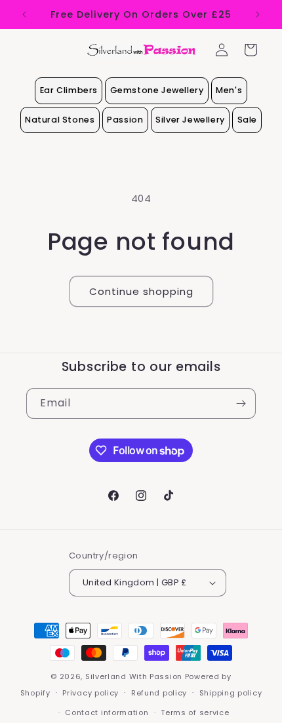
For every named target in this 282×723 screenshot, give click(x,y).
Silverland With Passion (133, 676)
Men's (229, 90)
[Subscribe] (240, 403)
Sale (247, 119)
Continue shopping (141, 291)
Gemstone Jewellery (157, 90)
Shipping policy (230, 693)
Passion (125, 119)
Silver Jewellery (190, 119)
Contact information (106, 712)
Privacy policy (90, 693)
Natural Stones (59, 119)
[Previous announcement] (24, 14)
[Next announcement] (257, 14)
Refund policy (159, 693)
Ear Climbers (69, 90)
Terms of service (195, 712)
